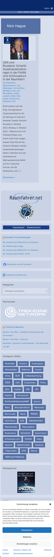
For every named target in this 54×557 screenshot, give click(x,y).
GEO (7, 389)
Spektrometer (23, 445)
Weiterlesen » (9, 177)
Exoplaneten (30, 382)
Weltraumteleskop (14, 457)
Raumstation (28, 427)
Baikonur (26, 369)
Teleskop (39, 445)
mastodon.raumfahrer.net (16, 275)
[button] (50, 504)
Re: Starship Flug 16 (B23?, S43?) (16, 254)
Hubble (17, 389)
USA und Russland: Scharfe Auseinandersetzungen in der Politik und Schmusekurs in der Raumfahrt (14, 71)
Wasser (34, 451)
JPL (37, 389)
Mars (7, 407)
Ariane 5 (23, 363)
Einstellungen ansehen (27, 544)
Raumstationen (9, 85)
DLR (17, 375)
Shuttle (28, 439)
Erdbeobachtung (33, 376)
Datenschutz (34, 227)
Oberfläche (10, 421)
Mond (22, 414)
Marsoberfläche (22, 407)
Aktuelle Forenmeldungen (18, 237)
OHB (22, 421)
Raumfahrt (11, 83)
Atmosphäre (11, 369)
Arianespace (37, 363)
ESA (7, 382)
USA (24, 450)
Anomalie (9, 363)
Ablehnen (27, 537)
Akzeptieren (27, 530)
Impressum (47, 550)
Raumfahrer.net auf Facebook (19, 264)
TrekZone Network (14, 327)
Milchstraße (10, 414)
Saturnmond (40, 433)
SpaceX (8, 445)
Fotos (43, 382)
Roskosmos (10, 433)
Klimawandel (23, 395)
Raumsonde (11, 427)
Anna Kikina (19, 88)
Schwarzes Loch (12, 439)
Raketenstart (36, 420)
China (7, 376)
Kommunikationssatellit (17, 401)
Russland (25, 433)
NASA (34, 413)
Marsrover (39, 407)
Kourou (37, 401)
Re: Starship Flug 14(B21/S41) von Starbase (20, 242)
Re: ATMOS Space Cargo (13, 246)
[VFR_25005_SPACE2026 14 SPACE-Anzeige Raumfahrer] (26, 482)
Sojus (39, 439)
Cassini (38, 369)
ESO (18, 382)
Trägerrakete (11, 451)
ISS (28, 389)
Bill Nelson (7, 91)
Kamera (8, 395)
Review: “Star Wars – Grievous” (15, 339)
